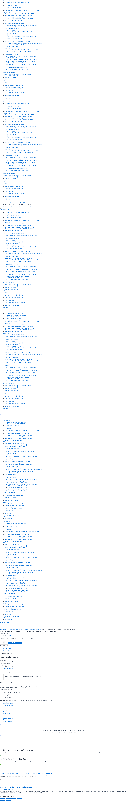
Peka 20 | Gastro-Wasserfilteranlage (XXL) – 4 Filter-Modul (18, 48)
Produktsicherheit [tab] (7, 648)
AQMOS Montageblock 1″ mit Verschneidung (17, 67)
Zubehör (5, 82)
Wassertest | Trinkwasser (10, 77)
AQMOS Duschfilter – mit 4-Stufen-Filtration (16, 62)
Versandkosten (10, 635)
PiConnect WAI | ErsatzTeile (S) (13, 28)
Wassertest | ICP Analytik (9, 72)
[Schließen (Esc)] (19, 798)
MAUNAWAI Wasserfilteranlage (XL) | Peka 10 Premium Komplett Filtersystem (24, 43)
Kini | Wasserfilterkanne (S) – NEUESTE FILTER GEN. (16, 2)
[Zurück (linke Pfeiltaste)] (2, 800)
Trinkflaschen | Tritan (9, 90)
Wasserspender (6, 12)
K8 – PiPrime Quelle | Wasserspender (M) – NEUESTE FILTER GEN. (20, 17)
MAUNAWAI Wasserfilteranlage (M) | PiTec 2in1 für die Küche (20, 31)
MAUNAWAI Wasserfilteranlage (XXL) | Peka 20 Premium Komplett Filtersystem (24, 49)
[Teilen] (13, 798)
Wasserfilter (6, 629)
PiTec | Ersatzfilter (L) (11, 40)
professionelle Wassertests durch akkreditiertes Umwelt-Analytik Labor (29, 773)
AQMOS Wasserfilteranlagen (11, 54)
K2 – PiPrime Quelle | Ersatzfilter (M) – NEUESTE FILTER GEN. (18, 15)
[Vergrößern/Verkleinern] (2, 798)
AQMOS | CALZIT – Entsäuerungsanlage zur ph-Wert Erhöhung (20, 61)
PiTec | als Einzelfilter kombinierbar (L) (15, 38)
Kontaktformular (8, 98)
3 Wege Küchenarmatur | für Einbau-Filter (14, 85)
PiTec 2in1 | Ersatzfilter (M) (12, 33)
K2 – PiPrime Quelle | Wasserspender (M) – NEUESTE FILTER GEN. (20, 13)
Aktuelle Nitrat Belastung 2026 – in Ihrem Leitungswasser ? (18, 74)
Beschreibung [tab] (6, 650)
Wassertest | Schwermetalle (11, 80)
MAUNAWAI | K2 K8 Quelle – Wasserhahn (14, 84)
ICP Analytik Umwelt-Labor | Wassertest (13, 75)
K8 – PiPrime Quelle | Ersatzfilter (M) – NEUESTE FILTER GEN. (18, 18)
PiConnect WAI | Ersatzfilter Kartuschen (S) (14, 26)
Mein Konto (5, 97)
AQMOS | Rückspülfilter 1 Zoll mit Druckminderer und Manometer (21, 56)
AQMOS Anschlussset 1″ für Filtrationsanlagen (18, 66)
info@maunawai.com (8, 668)
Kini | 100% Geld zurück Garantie (12, 9)
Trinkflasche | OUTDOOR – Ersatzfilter (13, 89)
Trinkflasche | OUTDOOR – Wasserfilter (13, 87)
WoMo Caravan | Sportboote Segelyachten (14, 23)
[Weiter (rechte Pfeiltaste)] (8, 800)
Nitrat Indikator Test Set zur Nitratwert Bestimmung (18, 71)
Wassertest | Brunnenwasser (11, 79)
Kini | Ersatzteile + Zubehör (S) (11, 5)
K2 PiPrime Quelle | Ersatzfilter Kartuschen (31, 629)
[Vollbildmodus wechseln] (8, 798)
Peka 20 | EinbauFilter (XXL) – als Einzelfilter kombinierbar (19, 51)
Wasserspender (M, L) (15, 629)
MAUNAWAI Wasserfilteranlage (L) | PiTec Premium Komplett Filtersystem (23, 36)
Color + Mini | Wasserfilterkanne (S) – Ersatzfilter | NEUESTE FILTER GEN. (21, 10)
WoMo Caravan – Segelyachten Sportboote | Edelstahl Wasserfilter (21, 25)
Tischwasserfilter (7, 0)
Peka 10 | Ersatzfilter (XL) (12, 46)
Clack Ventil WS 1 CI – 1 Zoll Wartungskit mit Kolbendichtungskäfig (21, 64)
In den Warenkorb (15, 642)
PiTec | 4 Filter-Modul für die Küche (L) (13, 35)
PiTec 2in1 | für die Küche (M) (11, 30)
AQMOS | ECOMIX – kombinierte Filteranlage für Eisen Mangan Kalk (21, 59)
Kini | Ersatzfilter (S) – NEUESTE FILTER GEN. (15, 4)
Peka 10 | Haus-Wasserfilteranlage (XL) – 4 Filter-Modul (17, 41)
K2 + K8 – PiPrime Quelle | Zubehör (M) (13, 20)
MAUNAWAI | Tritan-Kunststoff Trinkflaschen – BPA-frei (19, 92)
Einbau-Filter (6, 22)
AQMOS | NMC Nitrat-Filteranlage (14, 57)
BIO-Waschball (7, 93)
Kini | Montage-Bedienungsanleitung (13, 7)
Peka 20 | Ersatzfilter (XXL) (12, 53)
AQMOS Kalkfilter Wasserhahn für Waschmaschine (17, 69)
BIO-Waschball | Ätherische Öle (11, 95)
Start (1, 629)
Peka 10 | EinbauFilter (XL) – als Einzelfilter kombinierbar (19, 44)
